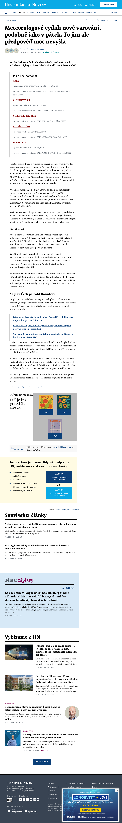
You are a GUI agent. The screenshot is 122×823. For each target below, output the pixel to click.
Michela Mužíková (37, 49)
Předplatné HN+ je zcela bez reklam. (67, 509)
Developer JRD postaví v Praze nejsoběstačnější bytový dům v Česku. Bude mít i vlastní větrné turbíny (57, 679)
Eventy (94, 787)
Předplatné (108, 5)
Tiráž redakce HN (54, 787)
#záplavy (15, 387)
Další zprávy (42, 762)
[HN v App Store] (31, 811)
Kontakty (51, 783)
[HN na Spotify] (34, 799)
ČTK (28, 49)
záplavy (25, 580)
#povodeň (26, 387)
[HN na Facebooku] (24, 799)
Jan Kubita (9, 703)
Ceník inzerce (52, 798)
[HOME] (6, 13)
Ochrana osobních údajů (75, 783)
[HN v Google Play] (15, 811)
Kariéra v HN (52, 794)
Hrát (46, 412)
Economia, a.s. (22, 786)
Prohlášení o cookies (74, 787)
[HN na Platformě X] (20, 799)
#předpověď (38, 387)
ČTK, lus (23, 49)
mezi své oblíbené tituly (61, 447)
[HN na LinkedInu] (31, 799)
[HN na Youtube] (38, 799)
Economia (51, 791)
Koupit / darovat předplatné (102, 783)
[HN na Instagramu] (27, 799)
